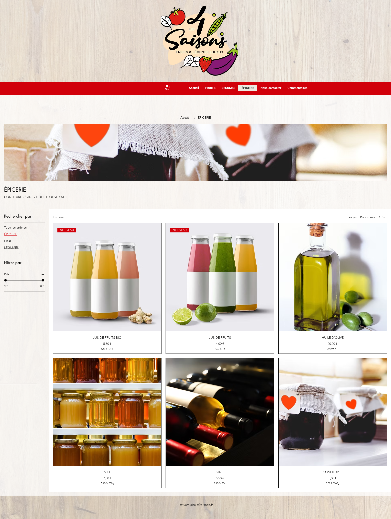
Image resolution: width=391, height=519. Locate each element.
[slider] (5, 280)
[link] (167, 87)
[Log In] (157, 87)
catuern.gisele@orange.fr (196, 505)
